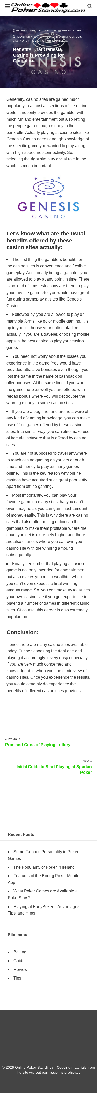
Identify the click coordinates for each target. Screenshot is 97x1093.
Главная (23, 36)
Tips (17, 978)
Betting (19, 952)
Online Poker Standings (48, 8)
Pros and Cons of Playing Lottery (37, 744)
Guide (19, 961)
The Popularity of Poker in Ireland (44, 867)
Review (38, 36)
